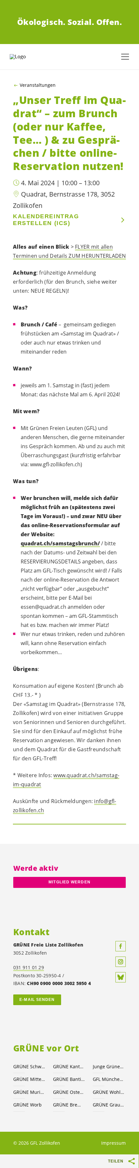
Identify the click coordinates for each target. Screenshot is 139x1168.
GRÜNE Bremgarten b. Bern (69, 1105)
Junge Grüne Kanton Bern (109, 1066)
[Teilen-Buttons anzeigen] (131, 1161)
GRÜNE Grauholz (109, 1105)
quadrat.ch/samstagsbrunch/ (60, 543)
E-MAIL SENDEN (37, 999)
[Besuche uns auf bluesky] (120, 977)
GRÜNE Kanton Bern (69, 1066)
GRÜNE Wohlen (109, 1092)
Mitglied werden (69, 882)
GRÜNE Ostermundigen (69, 1092)
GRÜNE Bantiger (69, 1079)
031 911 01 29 (28, 967)
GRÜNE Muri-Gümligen (29, 1092)
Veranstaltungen (38, 85)
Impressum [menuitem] (113, 1143)
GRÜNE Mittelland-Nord (29, 1079)
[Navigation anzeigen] (125, 57)
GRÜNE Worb (27, 1105)
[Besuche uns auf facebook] (120, 946)
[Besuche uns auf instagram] (120, 962)
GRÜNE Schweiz (29, 1066)
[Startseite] (26, 56)
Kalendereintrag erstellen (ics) (46, 219)
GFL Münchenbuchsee (109, 1079)
